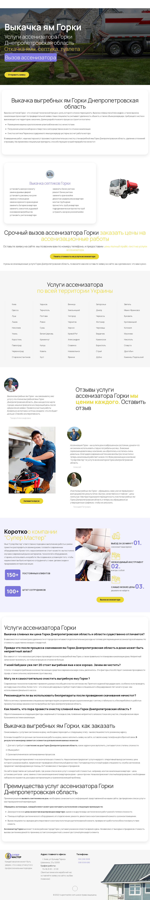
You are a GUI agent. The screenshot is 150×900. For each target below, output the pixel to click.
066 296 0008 (84, 859)
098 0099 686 (84, 862)
